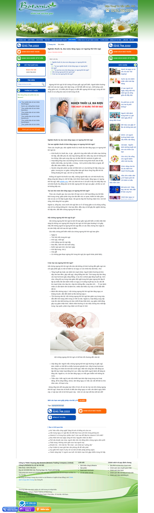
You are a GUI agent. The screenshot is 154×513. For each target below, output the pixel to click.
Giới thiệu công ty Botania (88, 465)
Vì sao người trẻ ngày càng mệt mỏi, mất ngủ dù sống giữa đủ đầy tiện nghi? (122, 92)
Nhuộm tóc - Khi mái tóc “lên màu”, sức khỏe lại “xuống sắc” (70, 445)
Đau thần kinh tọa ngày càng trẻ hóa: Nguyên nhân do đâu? (70, 438)
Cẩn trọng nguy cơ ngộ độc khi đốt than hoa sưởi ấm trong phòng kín (74, 433)
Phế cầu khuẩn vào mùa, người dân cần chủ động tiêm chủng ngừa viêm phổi (77, 440)
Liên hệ (125, 40)
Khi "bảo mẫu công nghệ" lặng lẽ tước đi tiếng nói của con (70, 430)
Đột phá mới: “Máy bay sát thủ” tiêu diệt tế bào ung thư (128, 189)
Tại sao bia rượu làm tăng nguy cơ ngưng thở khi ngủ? (70, 70)
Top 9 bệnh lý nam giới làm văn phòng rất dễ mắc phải (68, 447)
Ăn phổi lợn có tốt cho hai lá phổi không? (127, 104)
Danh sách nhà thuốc (59, 40)
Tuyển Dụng (104, 40)
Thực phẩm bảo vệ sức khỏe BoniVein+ (30, 109)
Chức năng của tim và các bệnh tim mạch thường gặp (128, 168)
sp (132, 40)
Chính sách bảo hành (117, 470)
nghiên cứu (64, 181)
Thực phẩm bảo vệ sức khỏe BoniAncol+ (30, 117)
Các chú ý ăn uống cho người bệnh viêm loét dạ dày (127, 159)
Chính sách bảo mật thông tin (119, 475)
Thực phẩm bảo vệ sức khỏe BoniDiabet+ (30, 121)
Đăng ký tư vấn (115, 40)
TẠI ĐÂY (82, 400)
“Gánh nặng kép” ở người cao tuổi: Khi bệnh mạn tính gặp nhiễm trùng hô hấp (77, 452)
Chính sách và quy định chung (87, 40)
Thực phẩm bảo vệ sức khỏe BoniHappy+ (30, 103)
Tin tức (47, 40)
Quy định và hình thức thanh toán (120, 465)
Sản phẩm (39, 40)
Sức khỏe (72, 39)
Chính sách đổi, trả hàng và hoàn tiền (122, 473)
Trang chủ (22, 40)
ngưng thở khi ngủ (58, 405)
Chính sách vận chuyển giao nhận (121, 468)
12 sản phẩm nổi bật (86, 473)
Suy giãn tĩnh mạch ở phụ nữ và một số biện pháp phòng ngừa (71, 450)
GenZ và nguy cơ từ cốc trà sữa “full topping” (128, 71)
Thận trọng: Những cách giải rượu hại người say (66, 442)
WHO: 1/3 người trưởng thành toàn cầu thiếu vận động (128, 137)
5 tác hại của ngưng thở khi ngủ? (62, 74)
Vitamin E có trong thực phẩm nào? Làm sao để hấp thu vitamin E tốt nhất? (76, 435)
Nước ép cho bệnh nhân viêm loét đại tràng (127, 81)
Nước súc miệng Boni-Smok (30, 106)
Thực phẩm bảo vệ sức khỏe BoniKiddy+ (30, 113)
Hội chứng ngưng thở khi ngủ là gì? (63, 72)
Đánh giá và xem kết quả (31, 129)
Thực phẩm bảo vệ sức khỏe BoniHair (30, 125)
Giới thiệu (31, 40)
